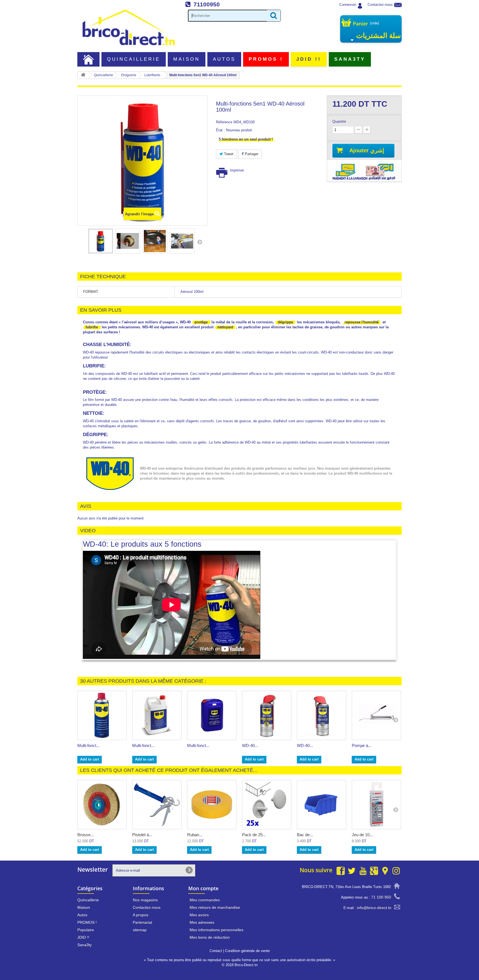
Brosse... (85, 834)
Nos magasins (145, 900)
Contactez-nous (380, 4)
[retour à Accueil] (83, 75)
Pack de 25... (254, 834)
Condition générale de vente (247, 951)
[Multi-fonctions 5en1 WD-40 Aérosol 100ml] (100, 241)
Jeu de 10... (362, 834)
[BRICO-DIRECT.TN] (128, 27)
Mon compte (203, 888)
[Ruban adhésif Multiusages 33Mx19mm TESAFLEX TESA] (211, 804)
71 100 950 (381, 897)
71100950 (206, 4)
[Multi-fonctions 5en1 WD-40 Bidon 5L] (157, 715)
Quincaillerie (133, 59)
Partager (251, 154)
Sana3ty (350, 59)
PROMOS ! (266, 59)
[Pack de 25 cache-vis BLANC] (266, 804)
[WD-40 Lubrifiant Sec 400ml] (321, 715)
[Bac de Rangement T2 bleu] (321, 804)
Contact (216, 951)
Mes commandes (205, 900)
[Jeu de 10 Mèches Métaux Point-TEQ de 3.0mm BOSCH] (376, 804)
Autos (224, 59)
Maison (186, 59)
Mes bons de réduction (210, 937)
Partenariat (142, 922)
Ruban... (194, 834)
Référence (224, 122)
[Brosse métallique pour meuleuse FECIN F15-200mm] (102, 804)
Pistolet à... (142, 834)
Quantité (339, 121)
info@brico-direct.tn (374, 907)
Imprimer (237, 170)
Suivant (199, 242)
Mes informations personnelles (216, 930)
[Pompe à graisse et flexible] (376, 715)
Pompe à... (361, 745)
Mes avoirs (199, 915)
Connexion (347, 4)
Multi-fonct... (88, 745)
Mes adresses (202, 922)
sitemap (140, 930)
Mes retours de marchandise (215, 907)
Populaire (85, 930)
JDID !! (309, 59)
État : (220, 130)
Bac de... (305, 834)
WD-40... (250, 745)
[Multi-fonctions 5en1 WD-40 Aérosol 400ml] (102, 715)
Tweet (228, 154)
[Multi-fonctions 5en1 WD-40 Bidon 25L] (211, 715)
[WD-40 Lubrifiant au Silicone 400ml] (266, 715)
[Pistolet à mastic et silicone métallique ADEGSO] (157, 804)
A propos (140, 915)
